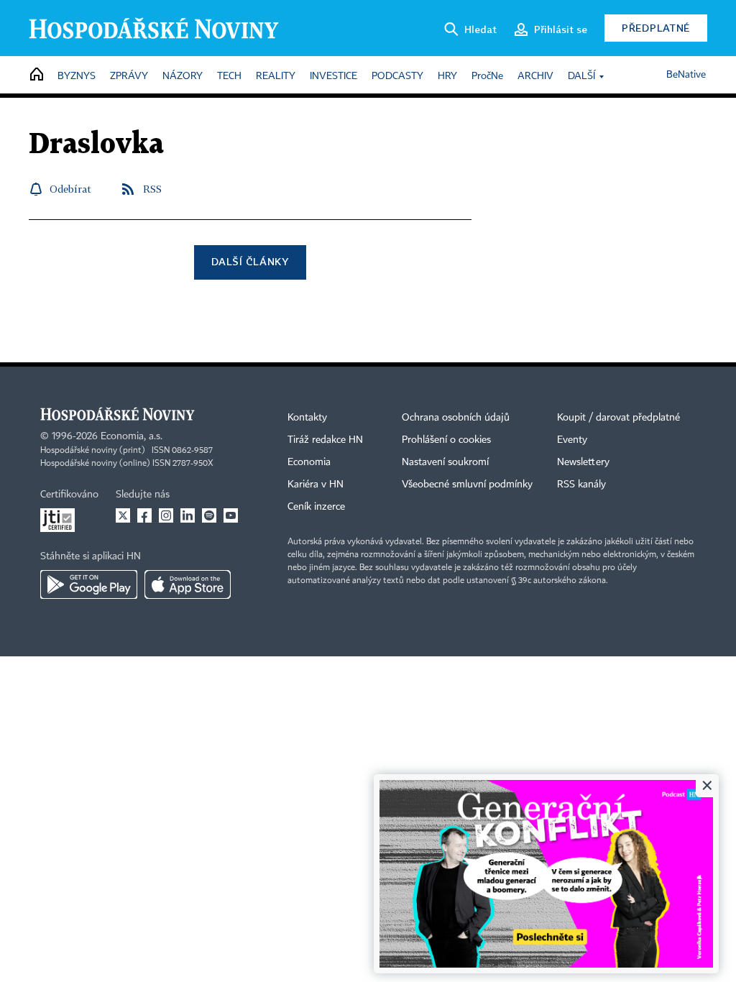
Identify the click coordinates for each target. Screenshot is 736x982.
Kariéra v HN (316, 484)
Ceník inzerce (316, 507)
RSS (152, 189)
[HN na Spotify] (209, 515)
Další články (249, 261)
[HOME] (36, 75)
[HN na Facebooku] (144, 515)
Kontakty (307, 418)
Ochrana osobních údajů (456, 418)
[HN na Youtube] (231, 515)
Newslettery (583, 462)
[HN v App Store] (187, 584)
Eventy (572, 440)
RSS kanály (581, 484)
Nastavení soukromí (445, 462)
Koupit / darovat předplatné (618, 418)
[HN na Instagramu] (166, 515)
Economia (309, 462)
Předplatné (656, 28)
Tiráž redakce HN (325, 440)
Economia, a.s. (131, 436)
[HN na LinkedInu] (187, 515)
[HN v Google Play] (88, 584)
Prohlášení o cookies (446, 440)
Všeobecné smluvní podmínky (467, 484)
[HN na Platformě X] (123, 515)
